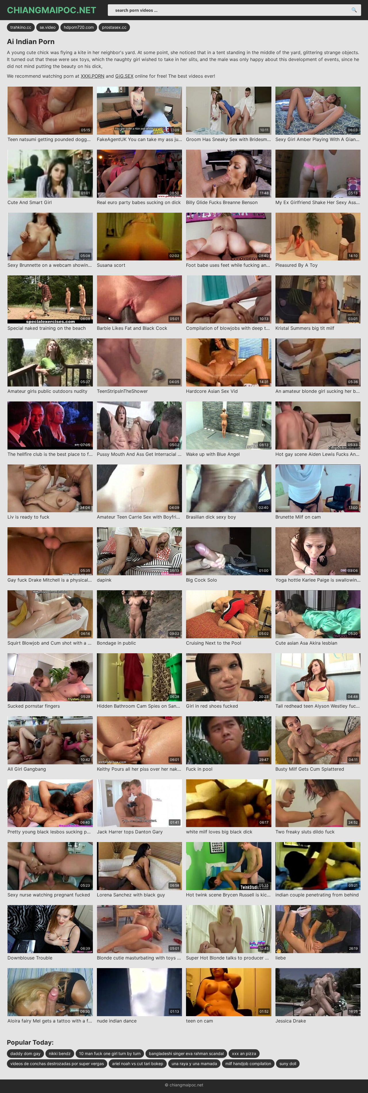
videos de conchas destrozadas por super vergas (57, 1063)
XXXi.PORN (92, 76)
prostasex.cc (114, 27)
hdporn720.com (79, 27)
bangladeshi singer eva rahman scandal (186, 1053)
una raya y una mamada (194, 1063)
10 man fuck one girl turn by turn (110, 1053)
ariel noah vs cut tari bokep (137, 1063)
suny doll (287, 1063)
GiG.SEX (124, 76)
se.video (47, 27)
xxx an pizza (244, 1053)
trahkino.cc (20, 27)
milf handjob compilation (248, 1063)
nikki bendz (60, 1053)
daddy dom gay (25, 1053)
